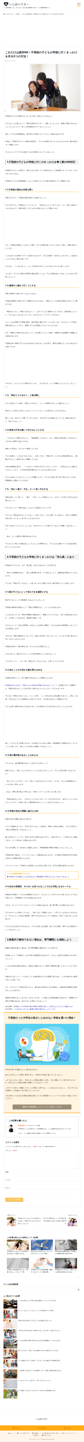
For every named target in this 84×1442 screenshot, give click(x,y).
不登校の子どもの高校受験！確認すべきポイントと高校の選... (41, 1271)
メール (7, 1180)
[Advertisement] (42, 31)
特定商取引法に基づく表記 (51, 1433)
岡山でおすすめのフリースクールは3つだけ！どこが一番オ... (41, 1252)
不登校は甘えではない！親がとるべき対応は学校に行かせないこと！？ (31, 685)
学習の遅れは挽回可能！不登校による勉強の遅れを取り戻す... (65, 1252)
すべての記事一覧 (23, 1433)
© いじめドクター (35, 1439)
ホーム (11, 1433)
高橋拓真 (29, 1125)
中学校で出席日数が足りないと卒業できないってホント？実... (17, 1271)
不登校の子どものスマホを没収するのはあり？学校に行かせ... (17, 1252)
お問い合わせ (47, 1435)
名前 (7, 1172)
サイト (7, 1188)
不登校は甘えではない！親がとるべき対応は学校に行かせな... (65, 1271)
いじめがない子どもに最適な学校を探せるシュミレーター (34, 1009)
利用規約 (36, 1433)
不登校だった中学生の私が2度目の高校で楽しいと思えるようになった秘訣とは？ (43, 1006)
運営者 (36, 1435)
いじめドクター (42, 1419)
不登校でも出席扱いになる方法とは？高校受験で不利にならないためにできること (39, 877)
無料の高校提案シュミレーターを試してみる (42, 1107)
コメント (11, 1150)
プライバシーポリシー (70, 1433)
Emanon (51, 1439)
